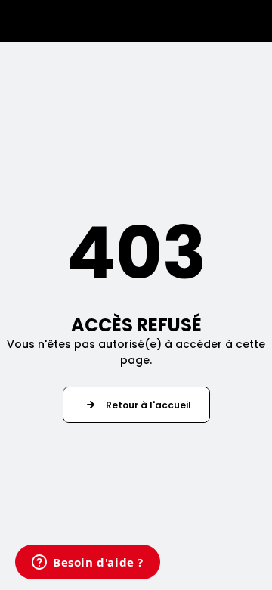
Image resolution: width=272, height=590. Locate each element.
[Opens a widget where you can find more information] (87, 563)
